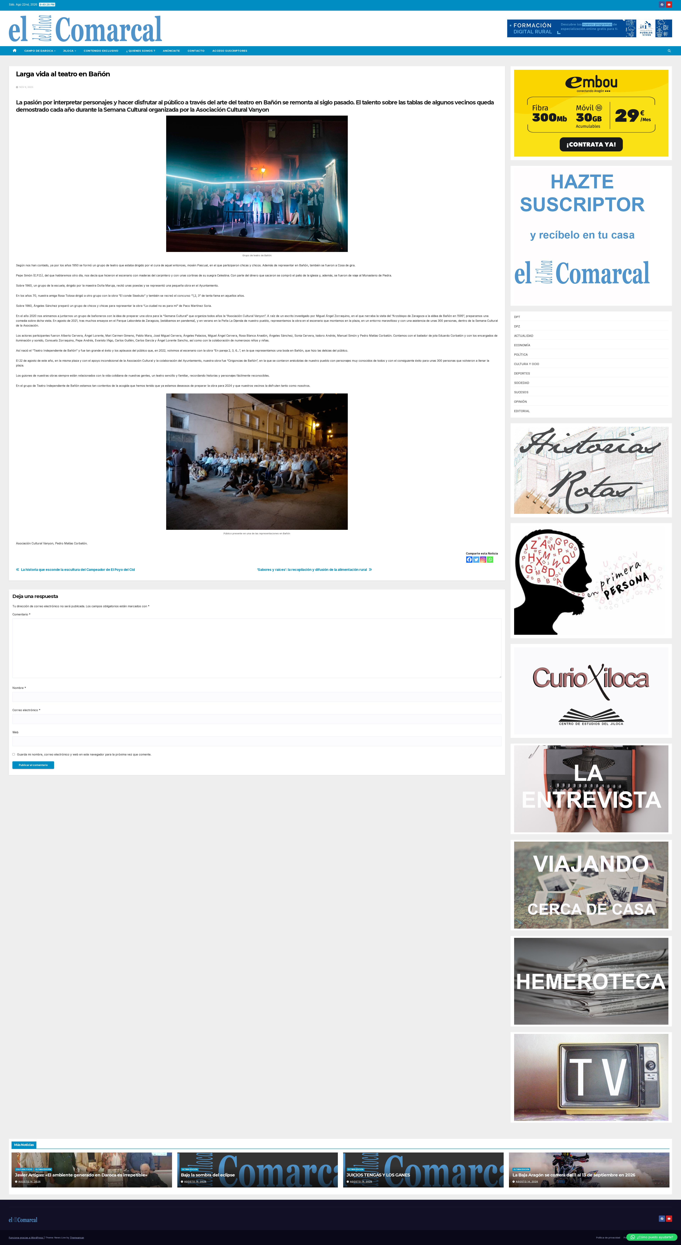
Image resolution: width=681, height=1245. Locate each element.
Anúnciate (171, 50)
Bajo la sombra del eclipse (208, 1175)
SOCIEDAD (521, 383)
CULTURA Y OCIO (526, 364)
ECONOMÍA (522, 345)
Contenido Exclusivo (101, 50)
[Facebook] (469, 559)
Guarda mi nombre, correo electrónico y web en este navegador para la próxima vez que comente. (84, 754)
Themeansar (77, 1237)
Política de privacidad (608, 1237)
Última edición (43, 1169)
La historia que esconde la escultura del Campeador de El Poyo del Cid (78, 570)
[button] (669, 51)
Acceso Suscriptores (229, 50)
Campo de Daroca (39, 50)
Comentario (21, 614)
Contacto (196, 50)
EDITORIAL (522, 411)
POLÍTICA (521, 354)
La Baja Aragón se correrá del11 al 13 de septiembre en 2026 (574, 1175)
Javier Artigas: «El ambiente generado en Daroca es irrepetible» (81, 1175)
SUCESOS (521, 392)
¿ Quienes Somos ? (140, 50)
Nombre (19, 688)
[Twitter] (476, 559)
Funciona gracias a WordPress (26, 1237)
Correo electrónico (26, 710)
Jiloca (68, 50)
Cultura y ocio (24, 1169)
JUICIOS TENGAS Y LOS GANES (378, 1175)
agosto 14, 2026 (29, 1181)
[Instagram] (483, 559)
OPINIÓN (520, 401)
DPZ (517, 326)
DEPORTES (522, 373)
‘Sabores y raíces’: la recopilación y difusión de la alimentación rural (312, 570)
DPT (517, 317)
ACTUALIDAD (523, 336)
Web (15, 732)
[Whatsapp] (490, 559)
